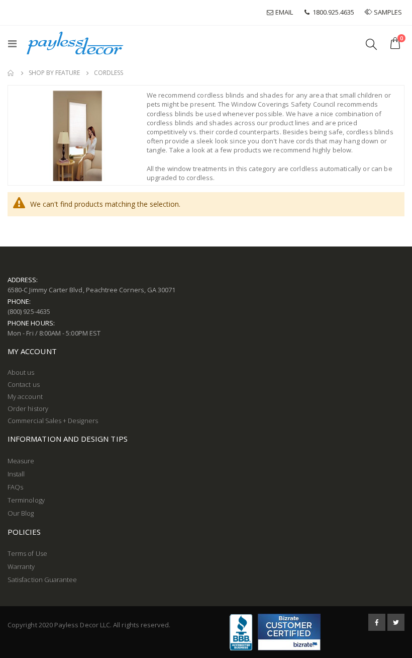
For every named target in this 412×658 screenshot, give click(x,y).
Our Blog (21, 513)
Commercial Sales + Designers (53, 420)
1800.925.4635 (332, 12)
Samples (388, 12)
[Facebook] (376, 622)
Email (283, 12)
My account (25, 396)
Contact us (24, 384)
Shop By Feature (54, 73)
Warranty (21, 566)
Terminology (26, 500)
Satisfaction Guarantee (42, 579)
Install (16, 473)
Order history (28, 408)
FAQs (15, 486)
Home (11, 73)
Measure (21, 460)
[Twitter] (395, 622)
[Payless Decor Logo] (75, 43)
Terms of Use (27, 553)
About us (21, 372)
